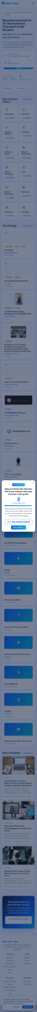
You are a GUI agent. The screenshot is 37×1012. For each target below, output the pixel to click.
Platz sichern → (18, 527)
